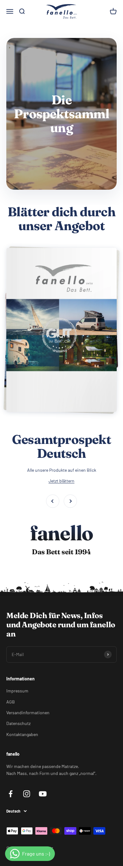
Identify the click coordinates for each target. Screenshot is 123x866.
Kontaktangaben (22, 734)
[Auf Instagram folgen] (26, 793)
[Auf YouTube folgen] (42, 793)
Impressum (17, 690)
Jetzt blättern (61, 480)
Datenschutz (18, 723)
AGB (10, 701)
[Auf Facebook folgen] (10, 793)
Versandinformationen (28, 712)
